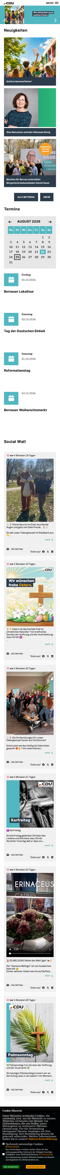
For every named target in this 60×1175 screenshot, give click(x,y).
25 (17, 257)
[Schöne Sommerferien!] (30, 72)
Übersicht (12, 1146)
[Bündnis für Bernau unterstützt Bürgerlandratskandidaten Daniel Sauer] (30, 159)
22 (42, 252)
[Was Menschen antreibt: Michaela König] (30, 107)
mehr (48, 539)
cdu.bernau (17, 549)
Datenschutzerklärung (42, 1138)
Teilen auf (35, 552)
